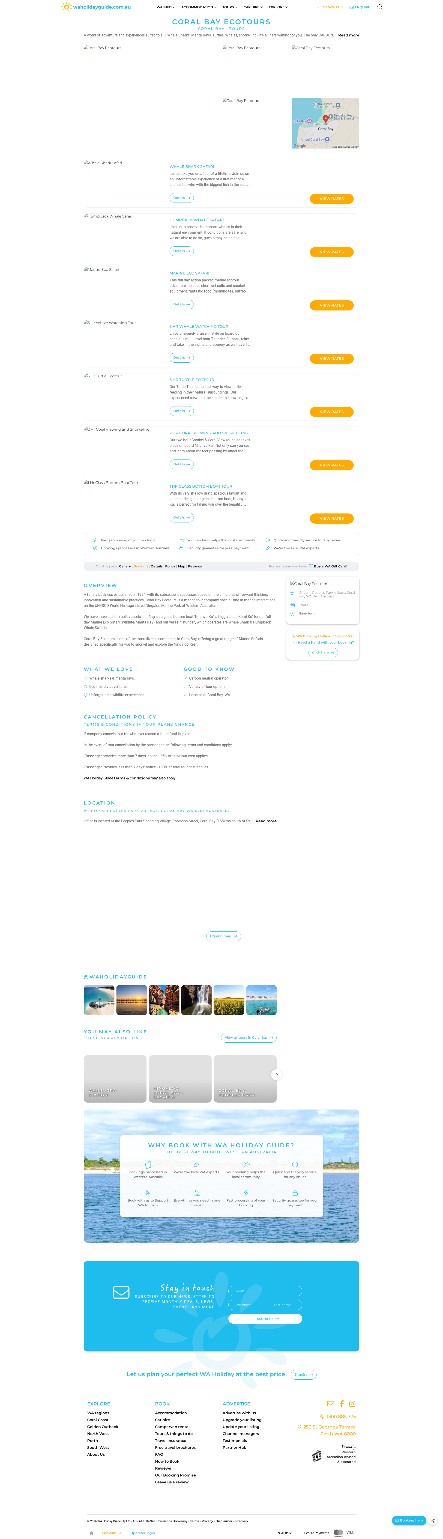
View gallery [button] (196, 140)
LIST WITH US (331, 7)
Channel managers (241, 1434)
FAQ (159, 1454)
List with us (111, 1533)
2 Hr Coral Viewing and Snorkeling (209, 433)
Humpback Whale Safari (197, 220)
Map (181, 566)
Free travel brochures (175, 1447)
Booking (141, 566)
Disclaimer (224, 1521)
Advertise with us (239, 1413)
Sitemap (241, 1521)
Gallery (125, 566)
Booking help (411, 1520)
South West (98, 1447)
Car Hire (251, 7)
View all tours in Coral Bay (246, 1037)
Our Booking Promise (175, 1475)
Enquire (362, 7)
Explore (276, 7)
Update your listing (241, 1427)
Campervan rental (172, 1427)
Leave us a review (172, 1482)
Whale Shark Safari (192, 166)
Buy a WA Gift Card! (330, 566)
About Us (96, 1454)
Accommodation (197, 7)
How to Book (167, 1461)
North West (98, 1434)
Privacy (207, 1521)
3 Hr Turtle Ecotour (192, 380)
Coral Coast (97, 1420)
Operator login (142, 1533)
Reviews (195, 566)
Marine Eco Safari (190, 273)
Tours (228, 7)
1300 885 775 (343, 636)
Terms (194, 1521)
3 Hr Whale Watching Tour (199, 326)
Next (276, 1074)
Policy (170, 566)
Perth (92, 1440)
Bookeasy (180, 1521)
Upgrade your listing (242, 1420)
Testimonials (235, 1440)
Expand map (221, 936)
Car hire (162, 1420)
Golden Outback (102, 1427)
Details (179, 198)
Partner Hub (234, 1447)
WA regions (98, 1413)
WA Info (164, 7)
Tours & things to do (174, 1434)
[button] (152, 97)
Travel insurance (170, 1440)
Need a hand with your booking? (326, 643)
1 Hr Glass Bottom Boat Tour (201, 486)
